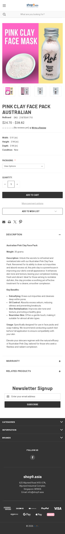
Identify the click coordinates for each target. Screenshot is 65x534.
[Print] (9, 222)
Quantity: (7, 177)
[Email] (3, 222)
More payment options (32, 203)
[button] (37, 128)
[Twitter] (14, 222)
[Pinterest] (20, 222)
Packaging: (8, 160)
